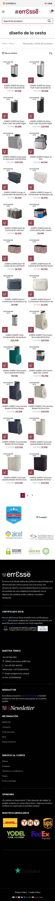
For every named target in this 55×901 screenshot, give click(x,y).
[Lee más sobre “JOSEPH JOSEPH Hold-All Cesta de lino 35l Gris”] (5, 223)
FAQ (4, 737)
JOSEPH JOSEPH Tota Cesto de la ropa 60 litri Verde (14, 371)
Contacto (6, 727)
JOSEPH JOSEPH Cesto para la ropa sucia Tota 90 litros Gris (14, 159)
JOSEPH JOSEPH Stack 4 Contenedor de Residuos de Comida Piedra (40, 301)
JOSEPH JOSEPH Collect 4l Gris (40, 158)
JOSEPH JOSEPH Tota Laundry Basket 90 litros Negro (14, 443)
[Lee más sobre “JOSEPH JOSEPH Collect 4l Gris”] (31, 151)
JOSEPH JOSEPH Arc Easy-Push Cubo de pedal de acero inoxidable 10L (14, 87)
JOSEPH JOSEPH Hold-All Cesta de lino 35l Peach (14, 265)
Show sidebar (11, 53)
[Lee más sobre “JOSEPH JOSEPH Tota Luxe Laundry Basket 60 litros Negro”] (31, 436)
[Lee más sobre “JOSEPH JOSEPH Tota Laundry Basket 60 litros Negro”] (5, 401)
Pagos (5, 776)
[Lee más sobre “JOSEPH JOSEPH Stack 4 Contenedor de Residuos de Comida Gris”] (5, 294)
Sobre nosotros (9, 741)
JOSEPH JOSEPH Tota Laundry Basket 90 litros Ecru (40, 407)
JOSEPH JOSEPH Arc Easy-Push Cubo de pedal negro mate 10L (14, 123)
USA (49, 3)
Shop (11, 43)
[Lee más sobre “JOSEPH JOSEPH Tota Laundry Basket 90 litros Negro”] (5, 436)
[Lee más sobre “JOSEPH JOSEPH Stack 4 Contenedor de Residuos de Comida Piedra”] (31, 294)
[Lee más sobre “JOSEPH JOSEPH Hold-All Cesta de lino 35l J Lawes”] (31, 223)
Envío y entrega (9, 781)
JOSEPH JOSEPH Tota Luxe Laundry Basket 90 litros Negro (40, 479)
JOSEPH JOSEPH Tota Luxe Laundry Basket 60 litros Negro (40, 444)
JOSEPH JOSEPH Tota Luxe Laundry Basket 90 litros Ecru (14, 478)
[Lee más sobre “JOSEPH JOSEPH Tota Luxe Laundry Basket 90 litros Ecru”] (5, 472)
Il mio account (8, 732)
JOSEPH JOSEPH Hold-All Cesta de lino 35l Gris (15, 229)
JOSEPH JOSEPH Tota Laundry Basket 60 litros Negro (14, 407)
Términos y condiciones (12, 771)
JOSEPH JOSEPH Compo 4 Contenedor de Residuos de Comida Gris (14, 194)
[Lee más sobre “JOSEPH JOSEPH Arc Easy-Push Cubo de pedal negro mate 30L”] (31, 116)
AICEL (5, 620)
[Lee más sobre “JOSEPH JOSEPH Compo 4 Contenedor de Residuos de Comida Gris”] (5, 187)
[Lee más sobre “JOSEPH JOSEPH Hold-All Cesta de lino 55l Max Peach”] (31, 258)
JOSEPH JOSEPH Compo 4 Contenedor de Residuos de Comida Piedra (40, 194)
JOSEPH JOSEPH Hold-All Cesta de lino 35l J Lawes (40, 229)
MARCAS (6, 722)
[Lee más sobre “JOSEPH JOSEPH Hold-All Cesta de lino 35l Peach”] (5, 258)
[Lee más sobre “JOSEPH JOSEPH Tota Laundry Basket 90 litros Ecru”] (31, 401)
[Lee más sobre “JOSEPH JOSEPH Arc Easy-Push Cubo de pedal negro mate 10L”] (5, 116)
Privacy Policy (21, 892)
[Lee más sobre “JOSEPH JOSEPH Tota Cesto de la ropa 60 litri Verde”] (5, 365)
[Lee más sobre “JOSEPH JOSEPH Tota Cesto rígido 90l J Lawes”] (31, 365)
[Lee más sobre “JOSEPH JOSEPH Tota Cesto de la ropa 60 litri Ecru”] (31, 330)
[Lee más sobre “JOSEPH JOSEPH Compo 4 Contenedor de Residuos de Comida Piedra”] (31, 187)
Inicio (4, 43)
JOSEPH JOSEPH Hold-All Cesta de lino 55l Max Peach (40, 265)
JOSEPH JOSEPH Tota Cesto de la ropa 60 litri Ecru (40, 336)
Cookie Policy (34, 892)
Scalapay (6, 766)
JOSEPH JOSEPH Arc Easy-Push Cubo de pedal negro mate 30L (40, 123)
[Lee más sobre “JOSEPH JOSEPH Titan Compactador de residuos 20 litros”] (5, 330)
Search (49, 21)
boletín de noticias (29, 695)
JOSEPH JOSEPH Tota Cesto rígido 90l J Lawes (40, 371)
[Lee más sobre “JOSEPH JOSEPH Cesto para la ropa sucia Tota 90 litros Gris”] (5, 151)
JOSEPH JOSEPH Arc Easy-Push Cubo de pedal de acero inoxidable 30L (40, 87)
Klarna (5, 761)
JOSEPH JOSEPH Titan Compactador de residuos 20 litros (14, 337)
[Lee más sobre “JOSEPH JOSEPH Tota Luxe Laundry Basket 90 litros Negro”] (31, 472)
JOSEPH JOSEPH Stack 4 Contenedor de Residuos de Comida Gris (14, 301)
